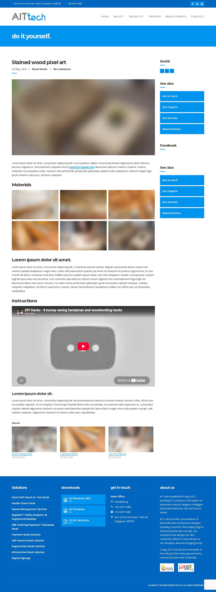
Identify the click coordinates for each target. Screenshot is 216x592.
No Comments (62, 69)
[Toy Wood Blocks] (82, 439)
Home (105, 16)
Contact (197, 16)
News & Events (175, 16)
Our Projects (170, 107)
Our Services (170, 118)
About (118, 16)
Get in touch (170, 96)
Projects (136, 16)
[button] (35, 204)
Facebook (168, 145)
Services (155, 16)
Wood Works (39, 69)
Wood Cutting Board (22, 453)
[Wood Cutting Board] (34, 439)
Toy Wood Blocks (69, 453)
